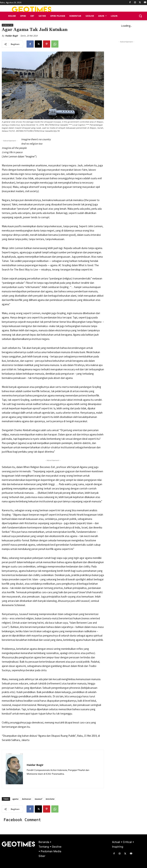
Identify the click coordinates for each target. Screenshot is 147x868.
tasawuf (38, 799)
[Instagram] (135, 3)
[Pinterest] (46, 44)
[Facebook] (130, 3)
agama (15, 799)
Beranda (44, 842)
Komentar (8, 25)
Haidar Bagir (11, 35)
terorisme (50, 799)
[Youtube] (145, 3)
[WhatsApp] (54, 44)
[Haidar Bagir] (14, 769)
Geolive (56, 846)
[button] (140, 16)
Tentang (44, 846)
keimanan (26, 799)
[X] (140, 3)
